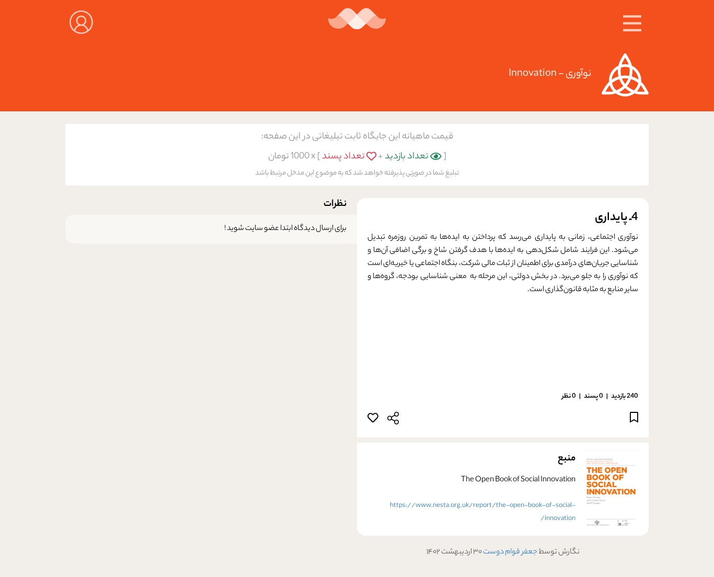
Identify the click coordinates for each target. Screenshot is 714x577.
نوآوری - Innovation (550, 74)
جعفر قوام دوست (509, 552)
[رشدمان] (357, 22)
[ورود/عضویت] (81, 21)
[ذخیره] (634, 419)
